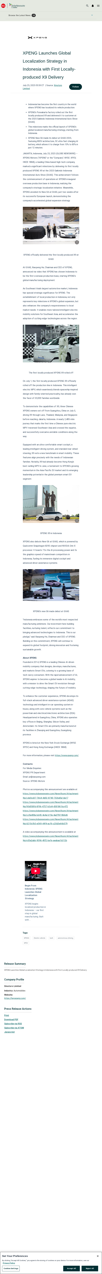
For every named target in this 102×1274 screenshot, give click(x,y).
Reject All (90, 1268)
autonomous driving (65, 938)
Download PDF (11, 1019)
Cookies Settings (11, 1268)
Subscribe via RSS (13, 1023)
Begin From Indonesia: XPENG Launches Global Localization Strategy (33, 892)
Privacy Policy (9, 1263)
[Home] (13, 5)
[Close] (98, 1256)
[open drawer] (98, 5)
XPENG (26, 938)
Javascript (9, 1032)
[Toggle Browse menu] (92, 15)
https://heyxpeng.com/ (15, 998)
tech (51, 938)
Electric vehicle (39, 938)
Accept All (71, 1268)
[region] (51, 1263)
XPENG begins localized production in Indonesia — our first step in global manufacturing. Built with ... (35, 912)
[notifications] (92, 5)
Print (6, 1015)
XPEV (26, 943)
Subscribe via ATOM (14, 1028)
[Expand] (77, 242)
